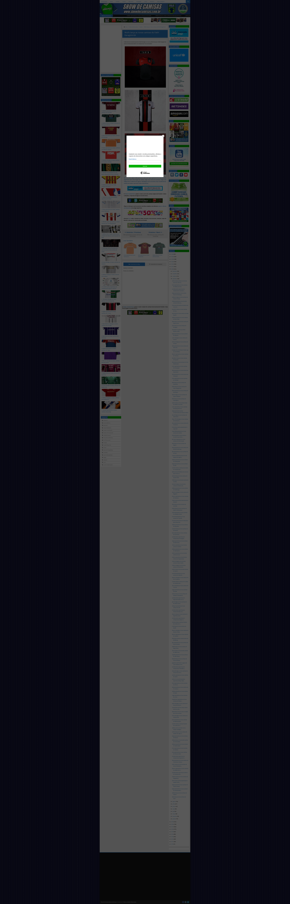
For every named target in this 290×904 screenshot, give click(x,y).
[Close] (163, 136)
